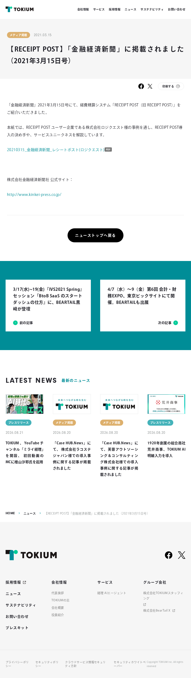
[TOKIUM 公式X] (181, 555)
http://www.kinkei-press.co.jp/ (34, 194)
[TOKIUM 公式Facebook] (168, 555)
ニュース (30, 513)
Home (10, 513)
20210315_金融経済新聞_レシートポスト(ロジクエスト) (56, 150)
